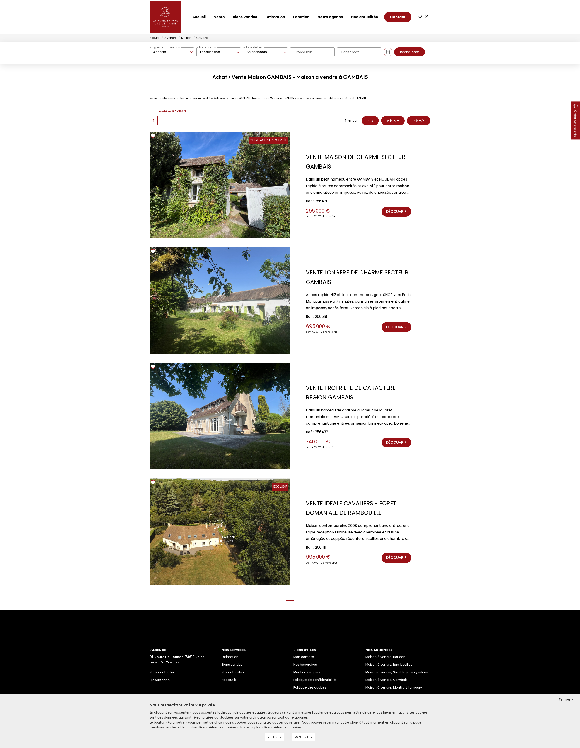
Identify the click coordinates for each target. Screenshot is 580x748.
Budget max (349, 52)
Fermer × (566, 699)
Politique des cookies (309, 687)
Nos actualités (364, 17)
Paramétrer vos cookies (283, 727)
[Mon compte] (426, 17)
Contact (398, 17)
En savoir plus (251, 727)
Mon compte (303, 657)
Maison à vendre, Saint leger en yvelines (396, 672)
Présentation (160, 680)
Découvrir (396, 211)
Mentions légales (306, 672)
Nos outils (229, 679)
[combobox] (172, 52)
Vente (219, 17)
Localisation (207, 47)
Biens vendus (245, 17)
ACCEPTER (303, 737)
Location (301, 17)
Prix (370, 120)
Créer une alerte (575, 123)
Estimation (275, 17)
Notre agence (330, 17)
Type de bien (254, 47)
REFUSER (274, 737)
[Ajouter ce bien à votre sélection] (153, 136)
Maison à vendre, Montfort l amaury (393, 687)
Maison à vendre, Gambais (386, 679)
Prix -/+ (393, 120)
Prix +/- (419, 120)
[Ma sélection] (420, 17)
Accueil (199, 17)
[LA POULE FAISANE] (165, 17)
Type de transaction (166, 47)
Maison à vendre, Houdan (385, 657)
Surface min (302, 52)
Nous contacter (162, 672)
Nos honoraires (305, 664)
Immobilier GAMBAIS (171, 111)
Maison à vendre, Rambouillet (388, 664)
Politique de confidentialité (314, 679)
